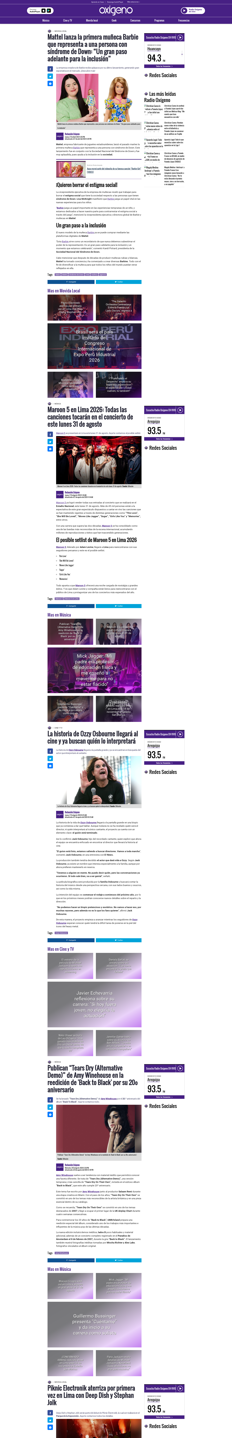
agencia (103, 275)
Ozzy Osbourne (76, 750)
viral (87, 275)
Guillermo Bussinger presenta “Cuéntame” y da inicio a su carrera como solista (70, 709)
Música (45, 20)
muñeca (94, 275)
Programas (159, 20)
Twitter (120, 282)
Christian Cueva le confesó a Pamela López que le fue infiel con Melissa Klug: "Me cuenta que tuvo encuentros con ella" (174, 111)
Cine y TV (67, 20)
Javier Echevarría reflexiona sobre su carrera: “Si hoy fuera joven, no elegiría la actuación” (94, 1004)
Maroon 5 (61, 433)
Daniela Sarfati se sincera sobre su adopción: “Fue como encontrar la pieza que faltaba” (118, 965)
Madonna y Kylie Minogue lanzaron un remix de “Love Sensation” (70, 385)
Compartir (72, 282)
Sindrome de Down (76, 275)
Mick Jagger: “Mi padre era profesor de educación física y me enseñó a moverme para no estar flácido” (95, 670)
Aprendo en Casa (97, 2)
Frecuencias (184, 20)
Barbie (76, 147)
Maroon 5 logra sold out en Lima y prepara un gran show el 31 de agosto (118, 632)
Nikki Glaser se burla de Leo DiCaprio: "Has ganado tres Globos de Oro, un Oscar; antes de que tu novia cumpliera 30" (70, 1043)
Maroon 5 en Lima (72, 599)
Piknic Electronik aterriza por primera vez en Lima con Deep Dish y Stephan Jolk (70, 307)
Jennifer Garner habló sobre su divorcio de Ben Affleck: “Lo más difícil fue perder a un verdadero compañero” (119, 1043)
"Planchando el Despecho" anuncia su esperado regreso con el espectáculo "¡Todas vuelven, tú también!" (119, 384)
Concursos (135, 20)
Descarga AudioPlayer (115, 2)
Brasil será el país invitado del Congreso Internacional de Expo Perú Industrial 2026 (95, 346)
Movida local (92, 20)
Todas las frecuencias (163, 66)
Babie (58, 275)
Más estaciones (133, 2)
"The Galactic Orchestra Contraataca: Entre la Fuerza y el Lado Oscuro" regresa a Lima (119, 307)
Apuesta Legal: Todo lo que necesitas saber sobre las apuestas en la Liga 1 (174, 142)
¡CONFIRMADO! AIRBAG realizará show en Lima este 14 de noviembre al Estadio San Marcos (119, 708)
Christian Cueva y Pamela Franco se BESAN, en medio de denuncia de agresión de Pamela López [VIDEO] (174, 157)
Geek (114, 20)
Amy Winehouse (109, 1098)
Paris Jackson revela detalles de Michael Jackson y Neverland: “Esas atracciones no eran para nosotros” (119, 1363)
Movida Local (61, 31)
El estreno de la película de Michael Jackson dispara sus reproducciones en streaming (70, 965)
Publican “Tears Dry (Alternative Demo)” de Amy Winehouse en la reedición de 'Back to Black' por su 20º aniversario (70, 631)
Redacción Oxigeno (72, 133)
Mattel (64, 275)
